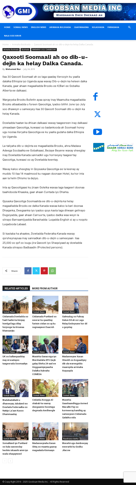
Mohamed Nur (13, 69)
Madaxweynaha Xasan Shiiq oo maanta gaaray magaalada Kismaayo (44, 447)
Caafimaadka (81, 27)
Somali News (20, 27)
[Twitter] (36, 270)
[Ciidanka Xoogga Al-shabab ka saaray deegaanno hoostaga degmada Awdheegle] (45, 388)
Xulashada (98, 27)
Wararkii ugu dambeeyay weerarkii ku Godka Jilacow (75, 447)
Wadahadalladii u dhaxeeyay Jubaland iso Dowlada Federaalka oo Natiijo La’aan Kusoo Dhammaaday (15, 407)
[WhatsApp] (52, 270)
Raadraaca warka (70, 438)
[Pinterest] (44, 270)
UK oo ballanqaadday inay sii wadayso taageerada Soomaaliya (14, 360)
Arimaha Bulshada (60, 27)
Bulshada (25, 49)
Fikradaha (113, 27)
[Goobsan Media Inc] (68, 12)
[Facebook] (28, 270)
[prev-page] (4, 461)
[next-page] (10, 461)
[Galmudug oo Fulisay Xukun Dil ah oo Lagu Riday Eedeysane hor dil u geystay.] (75, 305)
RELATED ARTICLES (16, 288)
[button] (129, 27)
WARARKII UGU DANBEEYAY (44, 49)
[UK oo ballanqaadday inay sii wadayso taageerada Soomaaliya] (15, 344)
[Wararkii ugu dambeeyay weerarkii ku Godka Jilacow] (75, 431)
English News (38, 27)
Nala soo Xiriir (12, 35)
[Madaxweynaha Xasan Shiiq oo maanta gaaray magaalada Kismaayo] (45, 431)
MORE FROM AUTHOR (45, 288)
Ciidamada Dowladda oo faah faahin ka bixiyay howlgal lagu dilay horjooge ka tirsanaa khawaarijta (15, 323)
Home (7, 27)
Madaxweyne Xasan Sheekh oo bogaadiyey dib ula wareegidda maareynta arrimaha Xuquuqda (74, 363)
